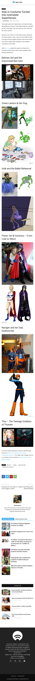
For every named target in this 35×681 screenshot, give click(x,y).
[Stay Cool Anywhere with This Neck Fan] (6, 600)
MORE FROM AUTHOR (21, 519)
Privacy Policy (21, 676)
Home (3, 6)
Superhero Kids (22, 465)
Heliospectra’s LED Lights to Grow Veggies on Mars (9, 487)
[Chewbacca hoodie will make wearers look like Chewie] (6, 553)
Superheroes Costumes (8, 467)
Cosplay (8, 6)
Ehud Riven (6, 20)
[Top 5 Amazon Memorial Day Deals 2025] (6, 616)
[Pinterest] (15, 661)
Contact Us (13, 676)
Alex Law (7, 48)
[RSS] (19, 661)
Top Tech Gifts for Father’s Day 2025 (21, 606)
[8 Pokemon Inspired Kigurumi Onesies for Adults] (6, 526)
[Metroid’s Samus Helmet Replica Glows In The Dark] (6, 570)
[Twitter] (24, 661)
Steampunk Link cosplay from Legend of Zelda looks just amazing (20, 559)
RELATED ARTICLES (8, 519)
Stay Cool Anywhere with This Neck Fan (22, 598)
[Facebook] (10, 661)
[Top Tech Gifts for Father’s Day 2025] (6, 608)
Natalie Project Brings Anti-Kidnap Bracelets (25, 487)
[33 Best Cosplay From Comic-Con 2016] (6, 533)
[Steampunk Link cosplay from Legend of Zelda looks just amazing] (6, 562)
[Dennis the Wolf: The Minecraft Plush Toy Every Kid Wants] (6, 592)
